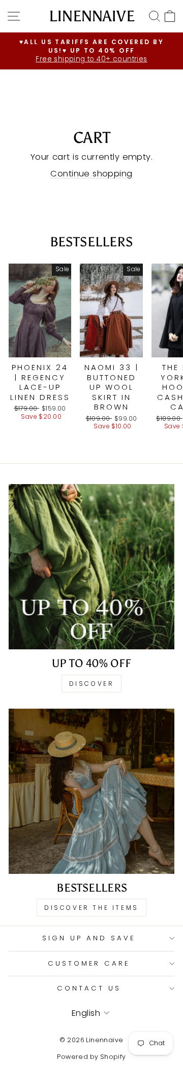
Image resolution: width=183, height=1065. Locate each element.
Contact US (89, 988)
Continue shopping (91, 173)
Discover (91, 683)
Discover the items (91, 907)
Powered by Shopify (91, 1056)
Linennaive (92, 16)
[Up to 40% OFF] (91, 566)
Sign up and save (89, 938)
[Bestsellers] (91, 791)
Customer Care (89, 963)
